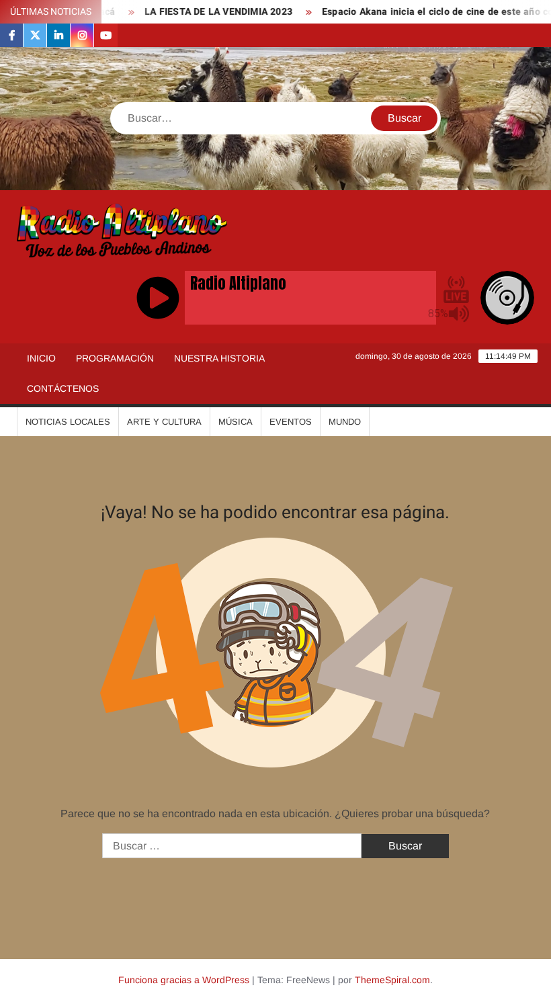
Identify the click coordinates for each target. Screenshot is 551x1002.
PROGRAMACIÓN (115, 358)
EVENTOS (290, 422)
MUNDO (345, 422)
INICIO (41, 358)
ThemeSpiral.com (392, 979)
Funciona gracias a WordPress (183, 979)
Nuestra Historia (219, 358)
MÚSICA (235, 422)
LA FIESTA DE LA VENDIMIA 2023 (199, 12)
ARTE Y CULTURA (164, 422)
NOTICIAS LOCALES (68, 422)
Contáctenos (63, 388)
